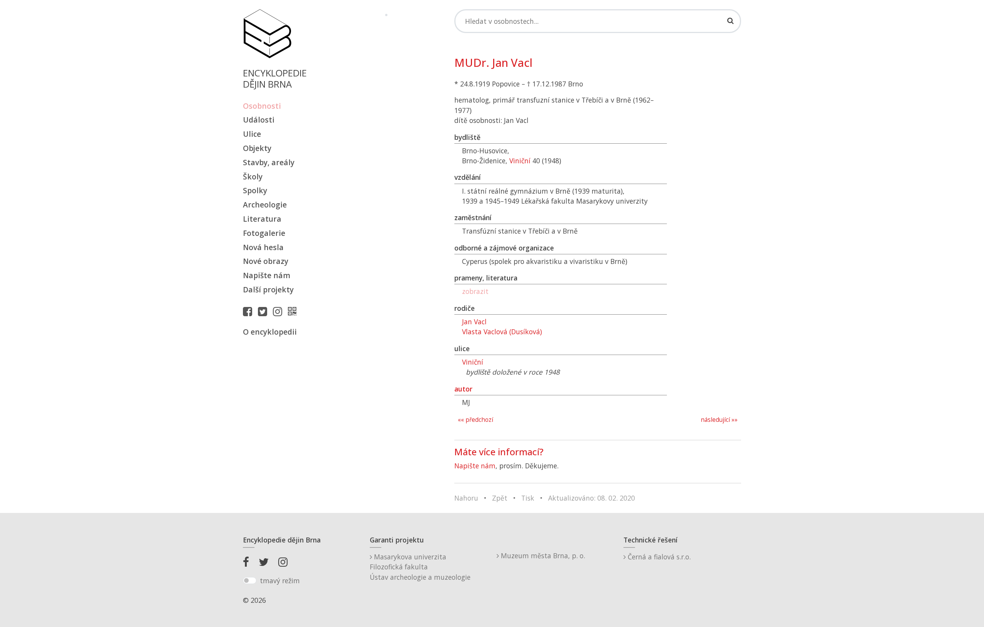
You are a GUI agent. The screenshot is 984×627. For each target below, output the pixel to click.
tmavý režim (280, 580)
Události (258, 119)
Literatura (262, 219)
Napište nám (266, 275)
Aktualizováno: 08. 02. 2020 (591, 498)
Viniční (519, 160)
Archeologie (265, 204)
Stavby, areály (268, 162)
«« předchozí (475, 420)
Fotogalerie (264, 233)
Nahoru (466, 498)
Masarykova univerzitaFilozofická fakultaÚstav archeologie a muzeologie (420, 567)
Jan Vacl (474, 321)
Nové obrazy (265, 261)
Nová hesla (263, 247)
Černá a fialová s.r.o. (658, 556)
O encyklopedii (270, 332)
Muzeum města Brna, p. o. (542, 555)
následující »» (719, 420)
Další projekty (268, 289)
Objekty (257, 148)
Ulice (252, 134)
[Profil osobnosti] (294, 311)
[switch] (249, 580)
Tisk (527, 498)
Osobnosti (262, 106)
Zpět (499, 498)
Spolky (255, 190)
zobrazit (475, 291)
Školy (253, 176)
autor (463, 388)
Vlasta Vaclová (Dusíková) (502, 331)
